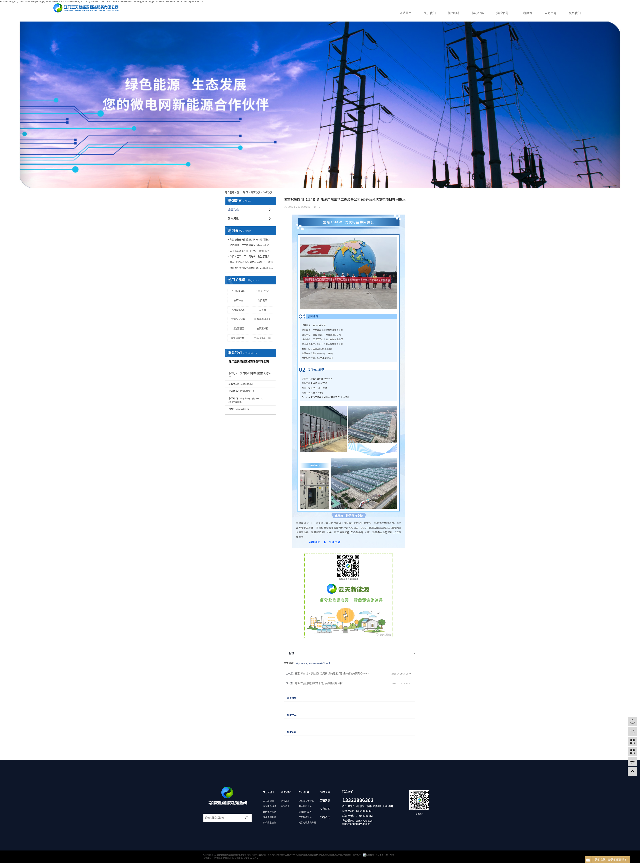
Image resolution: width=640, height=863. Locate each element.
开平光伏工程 (263, 291)
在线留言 (325, 817)
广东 (256, 858)
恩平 (238, 858)
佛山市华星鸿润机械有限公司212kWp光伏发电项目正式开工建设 (251, 268)
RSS (386, 855)
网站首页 (406, 13)
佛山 (243, 858)
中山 (252, 858)
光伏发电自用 (238, 291)
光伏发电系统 (238, 310)
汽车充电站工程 (262, 338)
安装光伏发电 (238, 319)
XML (392, 855)
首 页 (245, 192)
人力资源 (550, 13)
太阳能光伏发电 (303, 855)
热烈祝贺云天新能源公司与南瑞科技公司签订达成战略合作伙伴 (251, 239)
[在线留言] (632, 761)
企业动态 (267, 192)
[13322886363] (632, 731)
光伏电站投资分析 (307, 822)
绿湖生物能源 (269, 817)
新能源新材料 (238, 338)
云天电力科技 (269, 806)
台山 (234, 858)
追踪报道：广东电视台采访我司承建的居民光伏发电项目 (251, 245)
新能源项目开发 (262, 319)
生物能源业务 (305, 817)
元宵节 (262, 310)
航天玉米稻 (262, 328)
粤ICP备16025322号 (276, 855)
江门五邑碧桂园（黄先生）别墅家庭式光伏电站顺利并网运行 (251, 256)
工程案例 (526, 13)
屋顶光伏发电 (316, 855)
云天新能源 (268, 801)
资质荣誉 (502, 13)
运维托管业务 (305, 811)
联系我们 (575, 13)
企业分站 (370, 855)
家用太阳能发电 (330, 855)
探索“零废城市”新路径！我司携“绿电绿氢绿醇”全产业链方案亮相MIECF (332, 673)
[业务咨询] (632, 721)
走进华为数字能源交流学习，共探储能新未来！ (319, 683)
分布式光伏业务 (306, 801)
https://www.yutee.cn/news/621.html (313, 663)
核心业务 (478, 13)
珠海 (247, 858)
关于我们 (430, 13)
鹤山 (229, 858)
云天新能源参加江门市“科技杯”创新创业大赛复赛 (251, 251)
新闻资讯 (233, 218)
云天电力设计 (269, 811)
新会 (220, 858)
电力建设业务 (305, 806)
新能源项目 (238, 328)
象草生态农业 (269, 822)
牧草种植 (238, 300)
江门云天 (262, 300)
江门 (216, 858)
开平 (225, 858)
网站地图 (380, 855)
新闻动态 (454, 13)
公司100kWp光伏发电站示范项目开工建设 (251, 262)
